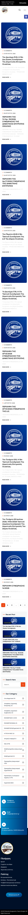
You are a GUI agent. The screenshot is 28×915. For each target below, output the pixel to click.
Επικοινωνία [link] (13, 895)
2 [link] (7, 605)
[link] (26, 17)
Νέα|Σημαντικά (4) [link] (9, 756)
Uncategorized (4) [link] (9, 698)
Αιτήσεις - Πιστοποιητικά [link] (8, 880)
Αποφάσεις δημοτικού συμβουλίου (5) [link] (10, 712)
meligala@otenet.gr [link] (13, 814)
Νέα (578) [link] (7, 744)
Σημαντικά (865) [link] (9, 783)
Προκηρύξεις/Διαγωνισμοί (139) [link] (11, 762)
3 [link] (11, 605)
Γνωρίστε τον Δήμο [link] (6, 864)
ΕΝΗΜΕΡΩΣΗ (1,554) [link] (10, 718)
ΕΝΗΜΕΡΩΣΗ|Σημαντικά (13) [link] (12, 728)
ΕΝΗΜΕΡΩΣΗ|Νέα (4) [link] (10, 723)
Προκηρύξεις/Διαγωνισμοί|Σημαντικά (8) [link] (12, 769)
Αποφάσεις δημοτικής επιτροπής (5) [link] (10, 704)
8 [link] (20, 605)
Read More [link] (5, 77)
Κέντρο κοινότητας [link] (6, 877)
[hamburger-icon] (25, 10)
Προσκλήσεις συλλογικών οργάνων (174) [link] (11, 777)
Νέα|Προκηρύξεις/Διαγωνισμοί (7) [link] (13, 750)
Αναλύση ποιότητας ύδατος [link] (9, 885)
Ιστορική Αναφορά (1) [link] (10, 738)
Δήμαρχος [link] (4, 867)
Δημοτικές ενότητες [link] (7, 869)
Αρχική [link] (3, 862)
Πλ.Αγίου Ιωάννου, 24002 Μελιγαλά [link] (13, 830)
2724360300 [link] (11, 802)
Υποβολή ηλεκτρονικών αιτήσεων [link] (10, 883)
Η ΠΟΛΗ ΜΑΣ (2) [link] (9, 733)
